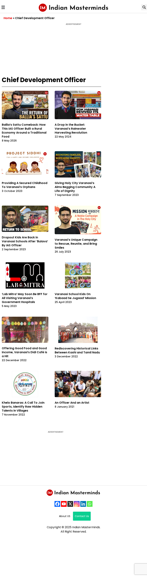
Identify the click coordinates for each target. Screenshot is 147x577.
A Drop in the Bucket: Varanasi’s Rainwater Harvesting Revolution (71, 129)
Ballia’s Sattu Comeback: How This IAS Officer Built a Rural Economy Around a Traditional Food (24, 131)
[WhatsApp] (90, 504)
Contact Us (82, 516)
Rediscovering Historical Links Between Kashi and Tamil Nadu (77, 350)
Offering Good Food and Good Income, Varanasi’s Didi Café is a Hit (24, 352)
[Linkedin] (83, 504)
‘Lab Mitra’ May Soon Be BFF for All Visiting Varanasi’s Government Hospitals (25, 298)
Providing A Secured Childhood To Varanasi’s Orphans (24, 185)
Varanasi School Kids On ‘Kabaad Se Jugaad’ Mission (75, 296)
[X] (70, 504)
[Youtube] (64, 504)
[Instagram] (77, 504)
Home (8, 18)
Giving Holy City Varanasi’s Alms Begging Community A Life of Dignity (75, 187)
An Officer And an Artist (72, 403)
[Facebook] (57, 504)
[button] (3, 7)
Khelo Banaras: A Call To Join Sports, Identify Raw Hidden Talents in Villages (23, 407)
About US (64, 516)
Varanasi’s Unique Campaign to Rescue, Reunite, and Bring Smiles (76, 244)
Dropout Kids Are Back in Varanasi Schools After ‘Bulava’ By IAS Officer (25, 241)
